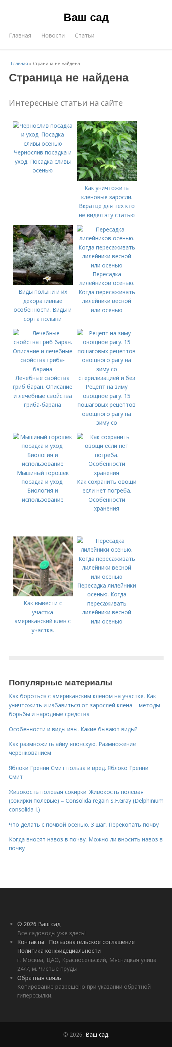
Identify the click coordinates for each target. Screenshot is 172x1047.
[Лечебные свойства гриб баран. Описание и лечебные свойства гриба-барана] (43, 369)
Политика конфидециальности (59, 950)
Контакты (30, 942)
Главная (20, 35)
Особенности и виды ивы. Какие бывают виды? (73, 729)
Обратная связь (39, 978)
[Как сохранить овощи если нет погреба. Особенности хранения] (107, 473)
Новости (53, 35)
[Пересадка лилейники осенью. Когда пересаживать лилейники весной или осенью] (107, 576)
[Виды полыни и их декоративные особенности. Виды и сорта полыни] (43, 283)
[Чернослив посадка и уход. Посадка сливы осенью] (43, 143)
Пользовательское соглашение (92, 942)
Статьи (84, 35)
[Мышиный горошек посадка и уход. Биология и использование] (43, 463)
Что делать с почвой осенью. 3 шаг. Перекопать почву (84, 824)
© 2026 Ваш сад (38, 924)
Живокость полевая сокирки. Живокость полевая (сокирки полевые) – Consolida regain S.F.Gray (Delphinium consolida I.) (86, 800)
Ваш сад (86, 16)
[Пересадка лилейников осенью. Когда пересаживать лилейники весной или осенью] (107, 265)
